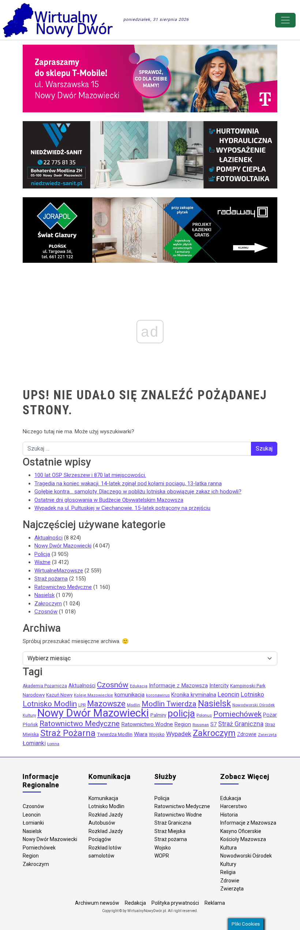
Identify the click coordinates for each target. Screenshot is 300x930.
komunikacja (130, 694)
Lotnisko (252, 694)
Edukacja (138, 686)
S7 (213, 724)
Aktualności (48, 537)
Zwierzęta (267, 734)
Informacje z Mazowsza (178, 685)
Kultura (228, 848)
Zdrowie (246, 734)
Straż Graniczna (240, 724)
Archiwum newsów (97, 903)
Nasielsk (44, 595)
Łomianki (34, 743)
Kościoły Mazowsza (243, 839)
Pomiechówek (237, 713)
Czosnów (45, 611)
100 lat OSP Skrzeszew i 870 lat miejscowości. (90, 475)
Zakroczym (48, 603)
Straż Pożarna (67, 733)
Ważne (42, 562)
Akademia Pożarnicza (45, 685)
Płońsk (30, 724)
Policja (42, 554)
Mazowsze (106, 703)
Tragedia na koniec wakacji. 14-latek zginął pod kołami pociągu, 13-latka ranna (128, 483)
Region (183, 724)
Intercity (219, 686)
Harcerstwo (233, 806)
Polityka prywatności (175, 903)
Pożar (270, 715)
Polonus (204, 715)
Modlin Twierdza (169, 703)
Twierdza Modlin (114, 734)
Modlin (133, 704)
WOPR (161, 856)
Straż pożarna (51, 578)
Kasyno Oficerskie (240, 831)
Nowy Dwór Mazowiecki (62, 545)
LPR (82, 704)
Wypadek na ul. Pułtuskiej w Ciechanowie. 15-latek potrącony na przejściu (122, 508)
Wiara (140, 734)
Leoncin (228, 694)
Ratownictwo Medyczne (63, 587)
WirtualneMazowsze (58, 570)
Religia (228, 872)
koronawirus (158, 695)
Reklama (215, 903)
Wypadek (178, 733)
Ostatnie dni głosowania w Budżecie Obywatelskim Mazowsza (108, 500)
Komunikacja (103, 798)
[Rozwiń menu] (285, 20)
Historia (229, 815)
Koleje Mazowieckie (93, 695)
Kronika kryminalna (193, 694)
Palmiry (158, 715)
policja (181, 713)
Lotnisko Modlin (50, 703)
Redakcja (135, 903)
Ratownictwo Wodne (147, 724)
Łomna (53, 744)
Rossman (200, 724)
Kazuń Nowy (59, 695)
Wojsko (157, 734)
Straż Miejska (169, 831)
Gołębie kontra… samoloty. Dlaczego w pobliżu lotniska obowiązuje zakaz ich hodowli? (137, 491)
